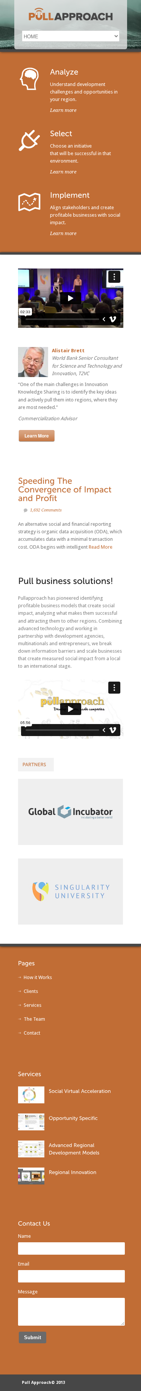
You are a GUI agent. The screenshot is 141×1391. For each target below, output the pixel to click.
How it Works (38, 977)
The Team (34, 1019)
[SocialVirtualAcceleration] (80, 1091)
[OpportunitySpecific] (74, 1118)
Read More (100, 547)
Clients (31, 991)
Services (32, 1005)
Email (23, 1264)
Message (28, 1291)
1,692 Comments (46, 510)
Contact (32, 1033)
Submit (32, 1337)
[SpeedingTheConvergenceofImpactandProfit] (66, 489)
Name (24, 1236)
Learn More (36, 435)
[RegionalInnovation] (73, 1172)
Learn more (63, 110)
